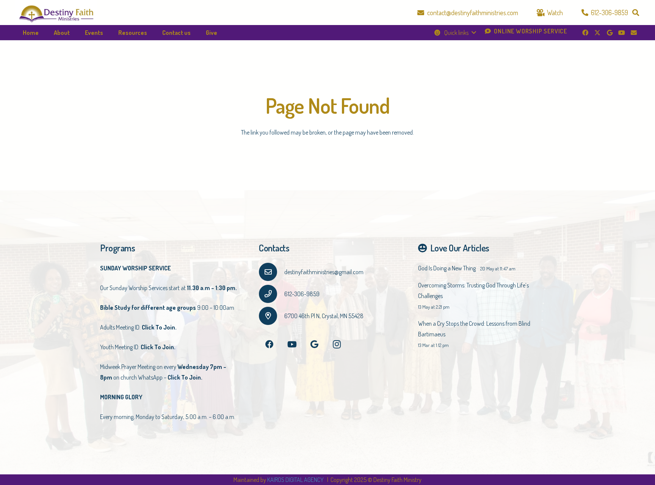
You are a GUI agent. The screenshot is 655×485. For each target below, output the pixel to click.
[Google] (609, 33)
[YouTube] (622, 33)
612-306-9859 (302, 294)
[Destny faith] (56, 12)
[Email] (634, 33)
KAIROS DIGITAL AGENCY (296, 479)
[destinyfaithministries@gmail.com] (271, 272)
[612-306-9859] (271, 294)
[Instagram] (336, 344)
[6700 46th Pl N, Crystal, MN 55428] (271, 316)
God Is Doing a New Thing (447, 268)
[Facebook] (585, 33)
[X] (597, 33)
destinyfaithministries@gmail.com (324, 272)
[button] (635, 12)
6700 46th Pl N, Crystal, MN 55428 (324, 316)
